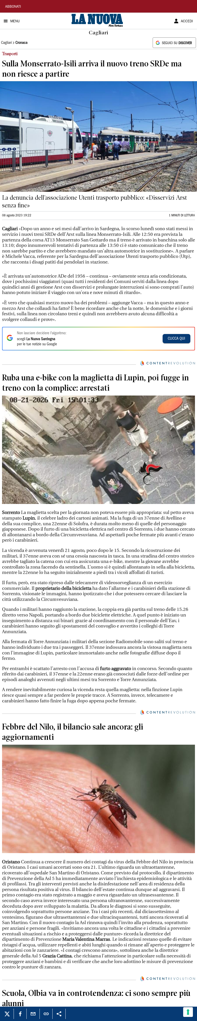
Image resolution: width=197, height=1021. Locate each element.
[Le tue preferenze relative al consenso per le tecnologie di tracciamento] (188, 1012)
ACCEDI (187, 21)
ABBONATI (13, 7)
